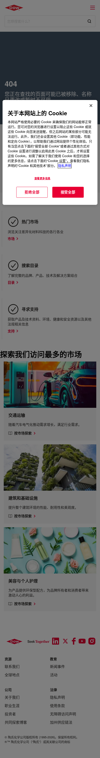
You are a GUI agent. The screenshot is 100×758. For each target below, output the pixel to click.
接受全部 (68, 192)
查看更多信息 (42, 178)
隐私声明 (64, 165)
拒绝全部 (32, 192)
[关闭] (91, 105)
